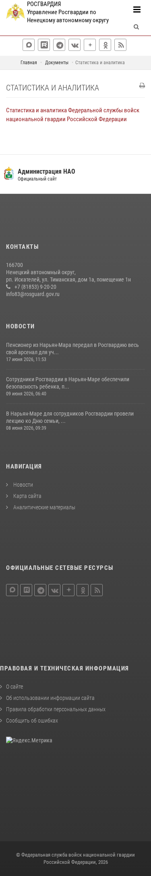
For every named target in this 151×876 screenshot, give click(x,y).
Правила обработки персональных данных (55, 709)
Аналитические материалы (43, 507)
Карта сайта (26, 496)
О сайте (14, 686)
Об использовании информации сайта (50, 698)
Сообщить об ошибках (32, 720)
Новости (22, 484)
